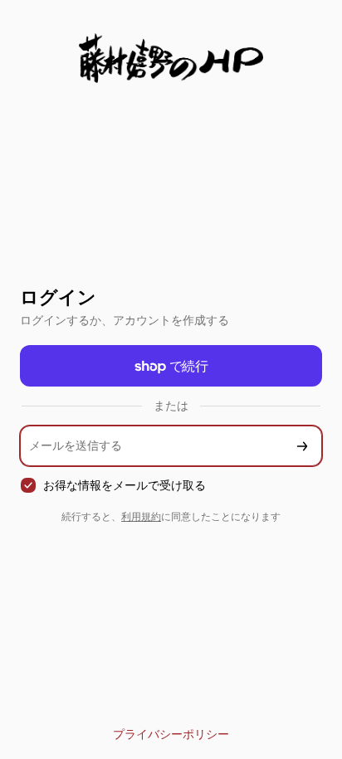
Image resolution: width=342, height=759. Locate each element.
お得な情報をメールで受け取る (124, 485)
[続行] (302, 445)
